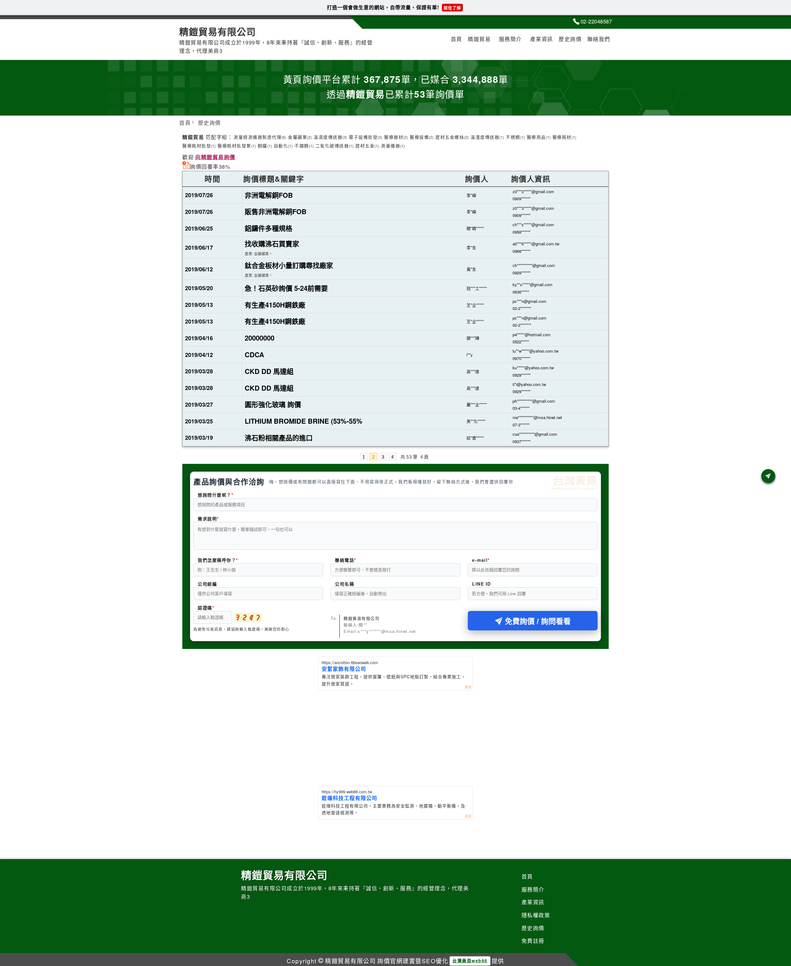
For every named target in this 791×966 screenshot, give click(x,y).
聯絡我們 (598, 39)
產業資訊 (541, 39)
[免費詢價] (768, 476)
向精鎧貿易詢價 (215, 157)
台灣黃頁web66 (470, 960)
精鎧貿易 (479, 39)
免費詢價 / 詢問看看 (538, 621)
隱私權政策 (536, 915)
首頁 (456, 39)
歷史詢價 (570, 39)
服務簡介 (510, 39)
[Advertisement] (395, 736)
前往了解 (452, 8)
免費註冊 (533, 940)
